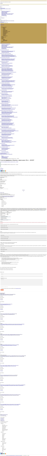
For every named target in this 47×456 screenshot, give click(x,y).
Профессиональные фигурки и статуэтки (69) (7, 137)
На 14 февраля (3, 439)
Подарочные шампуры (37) (5, 101)
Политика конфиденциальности (12, 455)
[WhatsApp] (3, 170)
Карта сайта (7, 455)
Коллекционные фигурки (4, 425)
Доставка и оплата (4, 443)
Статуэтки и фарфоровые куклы (4, 75)
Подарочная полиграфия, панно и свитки (5, 132)
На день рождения (4, 433)
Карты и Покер (2, 143)
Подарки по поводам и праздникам (5, 114)
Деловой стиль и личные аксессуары (6, 44)
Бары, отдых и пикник (4, 46)
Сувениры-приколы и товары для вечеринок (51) (7, 123)
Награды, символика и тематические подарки (7, 14)
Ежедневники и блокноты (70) (5, 52)
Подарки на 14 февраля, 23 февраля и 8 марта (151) (8, 116)
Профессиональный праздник (6, 31)
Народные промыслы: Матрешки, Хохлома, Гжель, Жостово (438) (9, 112)
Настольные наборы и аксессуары (5, 57)
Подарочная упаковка (4, 15)
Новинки (3, 37)
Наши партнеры (5, 40)
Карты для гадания (3, 150)
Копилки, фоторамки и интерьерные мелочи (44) (7, 70)
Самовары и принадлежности (4, 79)
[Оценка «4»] (5, 286)
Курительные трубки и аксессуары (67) (6, 108)
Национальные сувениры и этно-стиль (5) (7, 113)
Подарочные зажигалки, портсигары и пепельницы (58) (8, 109)
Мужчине (4, 28)
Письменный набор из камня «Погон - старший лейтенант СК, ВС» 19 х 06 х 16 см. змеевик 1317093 (12, 356)
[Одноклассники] (5, 170)
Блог (2, 450)
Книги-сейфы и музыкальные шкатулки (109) (7, 124)
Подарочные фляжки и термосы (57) (6, 105)
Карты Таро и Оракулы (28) (5, 151)
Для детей (4, 29)
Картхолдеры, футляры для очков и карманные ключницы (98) (9, 56)
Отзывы (4, 39)
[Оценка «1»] (1, 286)
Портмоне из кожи (4, 426)
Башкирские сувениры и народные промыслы (6, 110)
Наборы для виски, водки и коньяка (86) (6, 98)
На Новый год (4, 33)
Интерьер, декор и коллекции (5, 11)
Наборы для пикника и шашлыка (4, 99)
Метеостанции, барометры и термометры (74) (7, 65)
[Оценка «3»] (4, 286)
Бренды (2, 36)
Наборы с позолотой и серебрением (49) (6, 85)
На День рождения (5, 35)
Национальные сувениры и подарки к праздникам (8, 13)
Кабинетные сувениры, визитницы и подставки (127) (8, 59)
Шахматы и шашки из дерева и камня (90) (7, 140)
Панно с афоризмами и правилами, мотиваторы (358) (8, 133)
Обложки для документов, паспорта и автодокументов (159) (9, 55)
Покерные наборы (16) (4, 144)
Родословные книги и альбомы (4, 61)
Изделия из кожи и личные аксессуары (5, 53)
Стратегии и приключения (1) (5, 148)
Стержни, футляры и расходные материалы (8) (7, 51)
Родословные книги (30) (4, 62)
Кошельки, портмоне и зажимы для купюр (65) (7, 54)
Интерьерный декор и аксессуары (4, 67)
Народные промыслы (5, 32)
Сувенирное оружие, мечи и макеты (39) (6, 73)
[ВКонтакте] (0, 170)
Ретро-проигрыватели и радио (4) (6, 74)
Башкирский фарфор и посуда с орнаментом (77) (7, 111)
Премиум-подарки (4, 438)
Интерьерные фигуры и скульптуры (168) (6, 77)
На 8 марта (4, 34)
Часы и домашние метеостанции (4, 64)
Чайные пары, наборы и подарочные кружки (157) (8, 91)
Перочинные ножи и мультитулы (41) (6, 104)
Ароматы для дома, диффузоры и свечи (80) (7, 68)
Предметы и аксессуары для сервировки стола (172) (8, 88)
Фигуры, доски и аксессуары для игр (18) (6, 142)
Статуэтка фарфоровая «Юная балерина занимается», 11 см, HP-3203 (8, 345)
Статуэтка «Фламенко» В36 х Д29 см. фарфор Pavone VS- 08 (7, 314)
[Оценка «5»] (7, 286)
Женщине (4, 27)
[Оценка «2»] (3, 286)
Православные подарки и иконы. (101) (6, 120)
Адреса (2, 41)
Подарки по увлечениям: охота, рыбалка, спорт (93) (8, 131)
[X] (1, 170)
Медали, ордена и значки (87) (5, 127)
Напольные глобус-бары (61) (5, 94)
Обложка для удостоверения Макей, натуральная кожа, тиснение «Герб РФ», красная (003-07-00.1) (11, 385)
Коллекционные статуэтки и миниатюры (8, 196)
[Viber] (2, 170)
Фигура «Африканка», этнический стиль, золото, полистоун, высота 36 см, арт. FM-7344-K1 (11, 324)
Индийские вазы (4, 428)
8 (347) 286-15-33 (2, 419)
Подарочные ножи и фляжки (4, 103)
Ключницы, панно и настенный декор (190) (7, 69)
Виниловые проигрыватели (5, 429)
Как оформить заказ (4, 442)
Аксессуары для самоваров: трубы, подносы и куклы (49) (8, 80)
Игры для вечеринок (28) (5, 149)
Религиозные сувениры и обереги (5, 118)
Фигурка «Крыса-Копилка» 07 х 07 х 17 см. (5, 304)
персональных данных (18, 288)
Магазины (3, 447)
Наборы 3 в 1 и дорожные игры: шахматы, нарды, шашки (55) (9, 141)
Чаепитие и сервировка (4, 12)
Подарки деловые (5, 30)
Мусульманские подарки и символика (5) (6, 119)
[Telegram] (4, 170)
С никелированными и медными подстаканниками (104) (8, 84)
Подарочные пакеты (3, 153)
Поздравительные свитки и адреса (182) (6, 134)
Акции (2, 38)
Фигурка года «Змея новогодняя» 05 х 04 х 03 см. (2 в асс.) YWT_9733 (8, 375)
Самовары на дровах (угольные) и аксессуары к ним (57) (8, 81)
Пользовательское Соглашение (18, 455)
